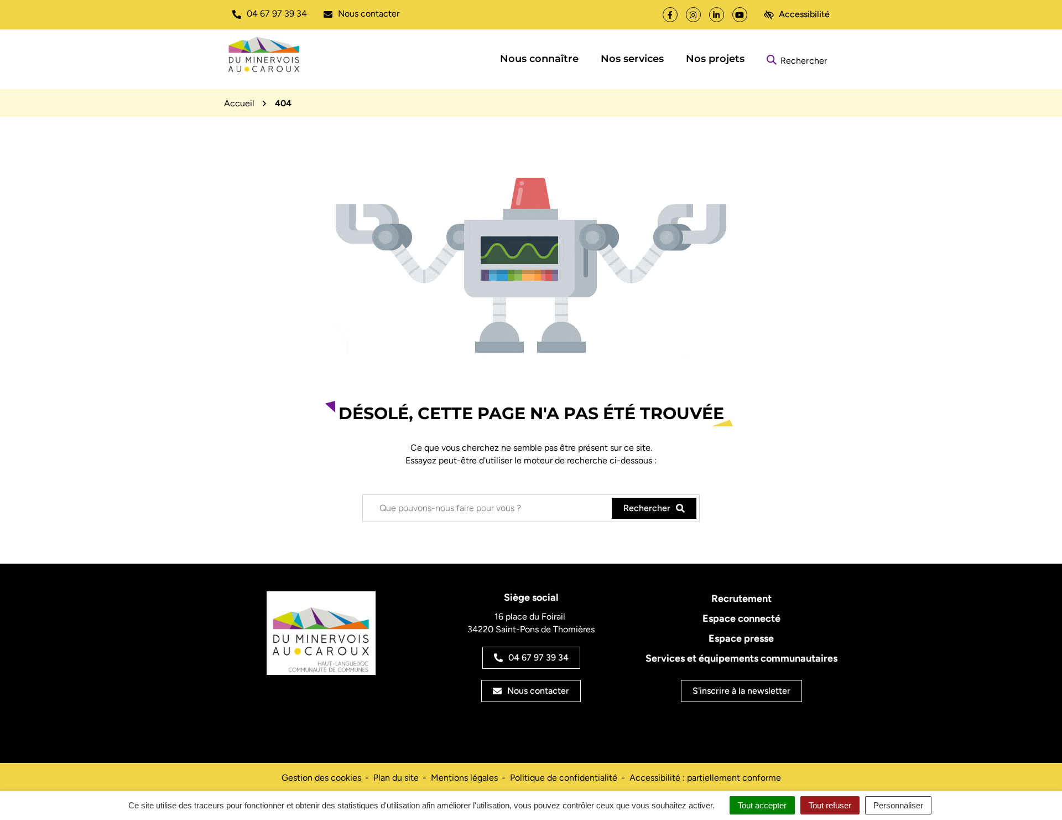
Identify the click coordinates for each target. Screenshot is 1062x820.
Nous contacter (538, 690)
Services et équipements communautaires (741, 658)
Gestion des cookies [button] (321, 777)
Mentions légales (464, 777)
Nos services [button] (632, 59)
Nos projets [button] (715, 59)
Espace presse (741, 638)
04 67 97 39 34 (538, 657)
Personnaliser (898, 805)
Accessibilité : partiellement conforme (705, 777)
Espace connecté (741, 618)
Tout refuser (830, 805)
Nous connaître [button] (539, 59)
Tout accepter (762, 805)
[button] (269, 13)
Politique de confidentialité (563, 777)
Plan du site (396, 777)
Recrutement (741, 598)
